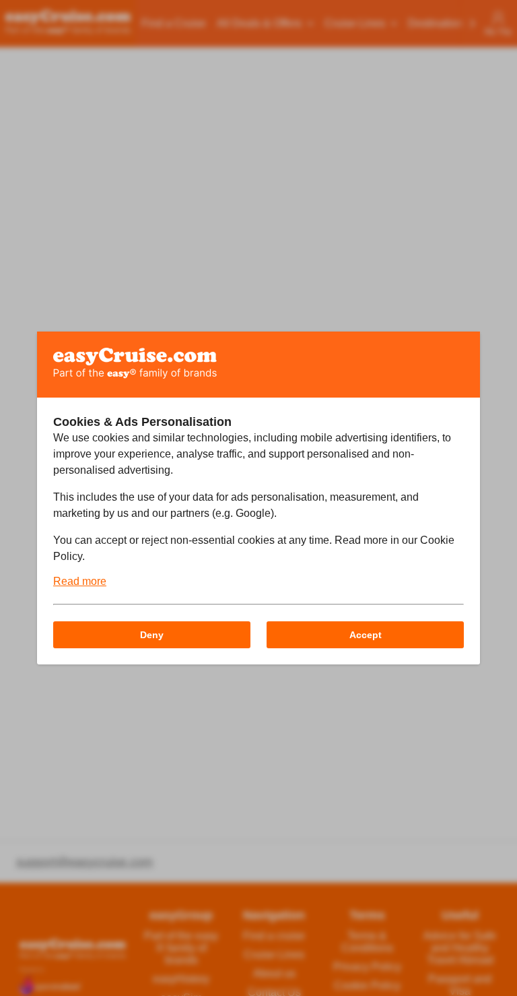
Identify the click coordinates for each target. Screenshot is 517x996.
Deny (152, 634)
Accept (365, 634)
